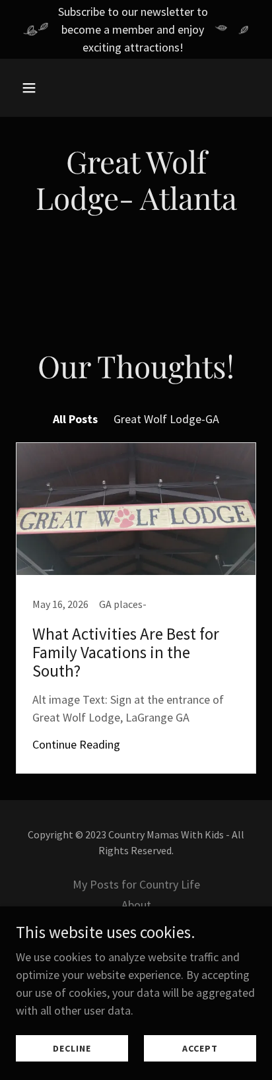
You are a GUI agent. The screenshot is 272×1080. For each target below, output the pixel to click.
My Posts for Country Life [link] (136, 884)
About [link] (136, 904)
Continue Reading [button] (76, 744)
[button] (34, 88)
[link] (136, 608)
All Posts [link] (75, 418)
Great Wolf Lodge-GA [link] (166, 418)
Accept (200, 1048)
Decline (72, 1048)
